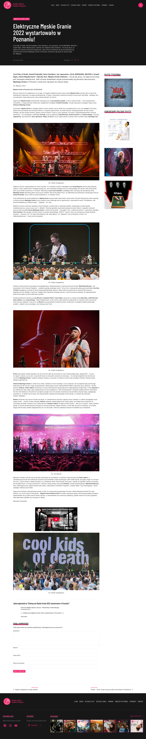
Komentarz (16, 631)
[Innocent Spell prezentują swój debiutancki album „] (56, 726)
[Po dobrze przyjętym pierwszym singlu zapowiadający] (70, 726)
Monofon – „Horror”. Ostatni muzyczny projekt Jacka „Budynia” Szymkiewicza (111, 689)
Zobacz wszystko (135, 716)
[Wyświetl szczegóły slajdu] (118, 162)
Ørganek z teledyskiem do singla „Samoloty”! (26, 689)
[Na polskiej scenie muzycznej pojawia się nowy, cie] (110, 726)
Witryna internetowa (18, 663)
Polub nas (34, 725)
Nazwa (15, 647)
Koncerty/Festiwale (19, 19)
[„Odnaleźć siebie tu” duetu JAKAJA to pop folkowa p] (96, 726)
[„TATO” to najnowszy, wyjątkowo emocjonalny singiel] (137, 726)
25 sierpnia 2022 (25, 609)
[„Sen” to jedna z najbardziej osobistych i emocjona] (83, 726)
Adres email (17, 655)
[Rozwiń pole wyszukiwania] (140, 5)
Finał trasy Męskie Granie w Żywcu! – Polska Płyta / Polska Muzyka (40, 607)
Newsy (27, 19)
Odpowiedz (24, 616)
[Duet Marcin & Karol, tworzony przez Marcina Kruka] (123, 726)
